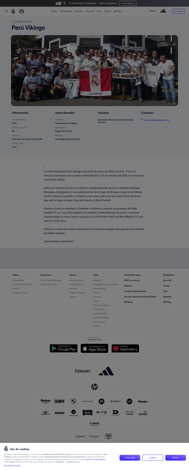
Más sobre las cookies (12, 466)
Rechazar (175, 458)
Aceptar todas (130, 458)
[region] (94, 456)
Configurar (152, 458)
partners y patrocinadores (96, 459)
